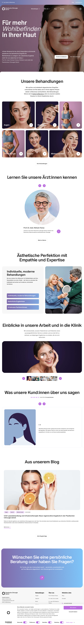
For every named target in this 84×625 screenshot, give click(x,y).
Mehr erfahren (42, 240)
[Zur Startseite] (10, 8)
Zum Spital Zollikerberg (9, 2)
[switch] (38, 622)
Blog (73, 2)
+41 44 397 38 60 (68, 603)
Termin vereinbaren (61, 56)
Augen (36, 595)
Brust (36, 601)
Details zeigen (69, 622)
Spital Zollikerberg (38, 94)
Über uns (46, 8)
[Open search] (80, 9)
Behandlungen (34, 8)
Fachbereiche (78, 2)
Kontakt (62, 8)
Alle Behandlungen (75, 56)
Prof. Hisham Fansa (53, 595)
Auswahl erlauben (73, 611)
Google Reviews (50, 397)
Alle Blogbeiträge (42, 536)
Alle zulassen (73, 607)
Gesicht (37, 598)
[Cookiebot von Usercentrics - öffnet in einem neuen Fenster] (8, 622)
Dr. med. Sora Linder (53, 598)
